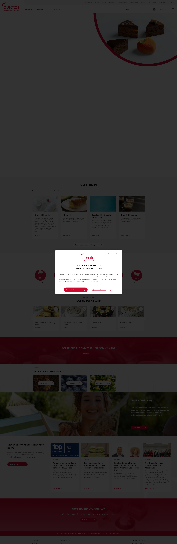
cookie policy (102, 279)
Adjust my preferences (99, 290)
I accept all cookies (73, 290)
